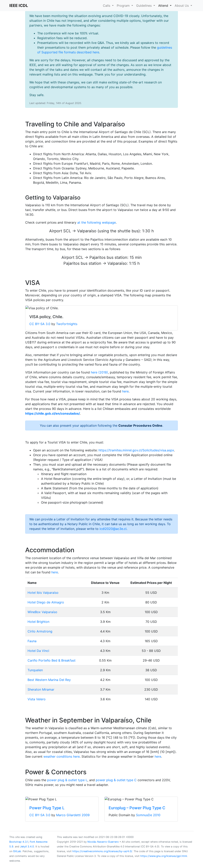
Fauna (32, 641)
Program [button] (124, 6)
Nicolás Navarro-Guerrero (103, 841)
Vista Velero (37, 699)
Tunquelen (35, 670)
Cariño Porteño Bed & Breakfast (52, 660)
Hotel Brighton (38, 622)
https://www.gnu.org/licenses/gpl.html (163, 856)
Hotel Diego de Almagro (46, 602)
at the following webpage (96, 222)
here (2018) (99, 372)
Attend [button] (163, 6)
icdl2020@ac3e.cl (113, 529)
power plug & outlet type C (116, 780)
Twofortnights (66, 324)
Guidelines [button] (144, 6)
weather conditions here (61, 756)
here (125, 391)
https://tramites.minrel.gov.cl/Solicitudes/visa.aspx (136, 450)
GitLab (17, 851)
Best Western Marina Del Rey (49, 680)
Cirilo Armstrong (40, 631)
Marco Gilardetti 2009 (73, 815)
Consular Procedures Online (140, 425)
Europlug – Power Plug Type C (137, 807)
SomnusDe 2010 (148, 815)
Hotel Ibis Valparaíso (43, 593)
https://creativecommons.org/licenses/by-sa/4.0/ (102, 851)
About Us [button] (182, 6)
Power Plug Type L (46, 807)
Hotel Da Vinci (38, 651)
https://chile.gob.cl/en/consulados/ (52, 413)
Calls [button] (107, 6)
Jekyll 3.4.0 (27, 846)
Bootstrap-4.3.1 (18, 841)
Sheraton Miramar (41, 689)
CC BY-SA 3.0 (39, 324)
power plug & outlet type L (67, 780)
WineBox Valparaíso (42, 612)
